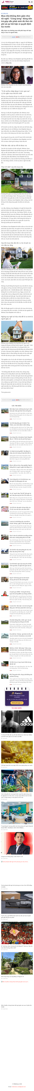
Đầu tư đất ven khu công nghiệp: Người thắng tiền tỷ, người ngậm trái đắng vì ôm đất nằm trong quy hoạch (21, 467)
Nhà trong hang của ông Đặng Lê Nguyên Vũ (12, 976)
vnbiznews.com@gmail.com (19, 1086)
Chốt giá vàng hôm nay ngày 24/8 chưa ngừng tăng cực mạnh (16, 765)
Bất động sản (4, 13)
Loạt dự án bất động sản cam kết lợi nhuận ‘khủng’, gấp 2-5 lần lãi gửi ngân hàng (21, 523)
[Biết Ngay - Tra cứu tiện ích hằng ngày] (17, 7)
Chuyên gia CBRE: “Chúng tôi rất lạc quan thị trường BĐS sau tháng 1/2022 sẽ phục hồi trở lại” (20, 593)
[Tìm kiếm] (29, 2)
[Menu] (32, 2)
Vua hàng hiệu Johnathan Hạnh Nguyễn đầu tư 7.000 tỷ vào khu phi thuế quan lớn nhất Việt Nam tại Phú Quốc (21, 439)
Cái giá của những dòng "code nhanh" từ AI (12, 856)
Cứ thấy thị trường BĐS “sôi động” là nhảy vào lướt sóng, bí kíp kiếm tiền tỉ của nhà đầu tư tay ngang (20, 453)
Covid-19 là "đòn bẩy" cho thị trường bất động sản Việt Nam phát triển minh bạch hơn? (21, 607)
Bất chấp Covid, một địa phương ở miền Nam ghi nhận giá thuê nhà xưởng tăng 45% (21, 410)
